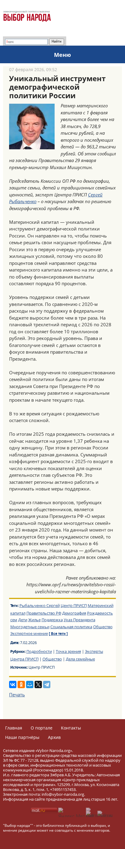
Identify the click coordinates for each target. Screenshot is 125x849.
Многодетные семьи (29, 626)
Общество (103, 626)
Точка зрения (68, 651)
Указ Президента (79, 619)
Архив (54, 737)
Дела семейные (80, 659)
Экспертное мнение (29, 633)
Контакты (71, 728)
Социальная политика (71, 626)
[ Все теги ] (58, 634)
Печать (17, 694)
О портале (41, 728)
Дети (22, 619)
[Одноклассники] (21, 684)
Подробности (39, 651)
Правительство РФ (43, 613)
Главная (13, 728)
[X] (38, 684)
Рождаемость (100, 613)
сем (13, 619)
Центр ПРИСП (74, 605)
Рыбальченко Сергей (39, 605)
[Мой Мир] (29, 684)
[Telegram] (46, 684)
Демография (74, 613)
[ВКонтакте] (12, 684)
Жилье (34, 619)
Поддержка (52, 619)
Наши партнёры (22, 737)
